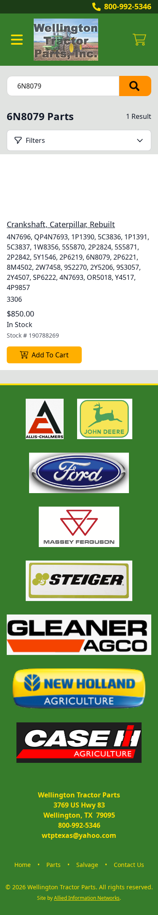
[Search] (135, 86)
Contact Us (129, 865)
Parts (53, 865)
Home (22, 865)
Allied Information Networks (87, 898)
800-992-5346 (127, 6)
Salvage (87, 865)
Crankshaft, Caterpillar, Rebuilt (61, 224)
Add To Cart (50, 355)
